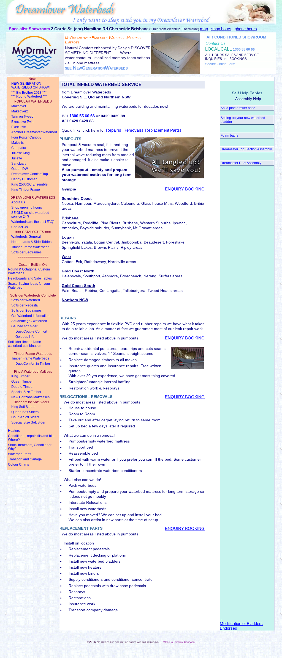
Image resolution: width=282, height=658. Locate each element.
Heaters (14, 431)
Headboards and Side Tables (30, 278)
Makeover (18, 106)
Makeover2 (19, 111)
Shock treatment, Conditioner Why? (29, 447)
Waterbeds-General (26, 237)
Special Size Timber (26, 392)
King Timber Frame (25, 190)
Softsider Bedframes (26, 252)
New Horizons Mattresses (30, 397)
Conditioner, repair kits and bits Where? (31, 438)
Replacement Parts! (163, 130)
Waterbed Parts (19, 454)
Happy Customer (24, 179)
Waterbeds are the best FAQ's (33, 222)
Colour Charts (18, 464)
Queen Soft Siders (25, 412)
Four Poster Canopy (26, 137)
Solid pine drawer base (238, 108)
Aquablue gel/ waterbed (29, 321)
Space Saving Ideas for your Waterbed (29, 285)
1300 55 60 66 (244, 49)
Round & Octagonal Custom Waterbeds (29, 271)
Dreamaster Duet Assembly (241, 163)
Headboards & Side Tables (31, 242)
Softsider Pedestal (25, 305)
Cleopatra (18, 148)
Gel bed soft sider (24, 326)
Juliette (16, 158)
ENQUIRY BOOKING (185, 189)
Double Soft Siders (25, 417)
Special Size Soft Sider (28, 422)
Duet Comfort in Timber (32, 364)
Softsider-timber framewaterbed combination (24, 344)
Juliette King (20, 153)
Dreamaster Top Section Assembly (246, 149)
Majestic (17, 143)
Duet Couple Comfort (31, 331)
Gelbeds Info (24, 337)
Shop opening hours (26, 207)
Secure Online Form (220, 64)
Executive (18, 127)
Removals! (133, 130)
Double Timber (22, 387)
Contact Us (19, 227)
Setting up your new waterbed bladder (243, 120)
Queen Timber (22, 381)
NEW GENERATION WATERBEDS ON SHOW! (30, 85)
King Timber (20, 376)
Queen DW (19, 169)
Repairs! (114, 130)
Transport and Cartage (25, 459)
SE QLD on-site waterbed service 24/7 (30, 215)
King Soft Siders (23, 407)
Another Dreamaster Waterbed (34, 132)
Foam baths (229, 135)
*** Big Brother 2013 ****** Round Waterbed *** (29, 94)
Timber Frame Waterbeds (30, 247)
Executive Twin (22, 122)
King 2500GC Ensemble (29, 184)
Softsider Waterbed (25, 300)
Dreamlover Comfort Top (29, 174)
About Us (18, 202)
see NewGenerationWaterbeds (96, 68)
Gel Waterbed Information (30, 316)
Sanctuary (18, 163)
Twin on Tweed (22, 116)
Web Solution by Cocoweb (179, 641)
